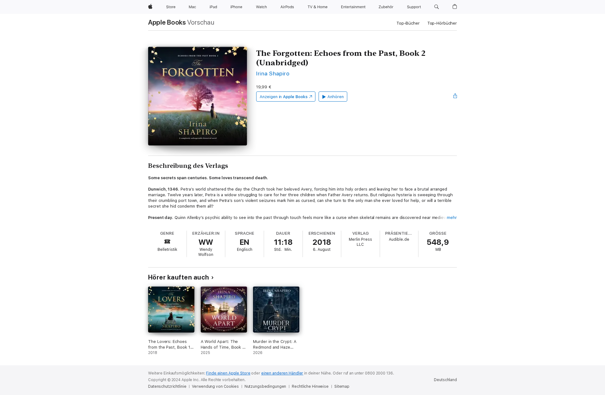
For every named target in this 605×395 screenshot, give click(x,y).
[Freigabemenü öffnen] (455, 96)
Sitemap (341, 386)
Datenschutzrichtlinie (167, 386)
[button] (436, 7)
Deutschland (445, 380)
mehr (452, 217)
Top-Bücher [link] (408, 23)
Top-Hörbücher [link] (442, 23)
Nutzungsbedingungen (265, 386)
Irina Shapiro (272, 73)
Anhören (335, 96)
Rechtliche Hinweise (310, 386)
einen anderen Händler (282, 373)
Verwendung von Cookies (215, 386)
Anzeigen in (284, 96)
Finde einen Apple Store (228, 373)
